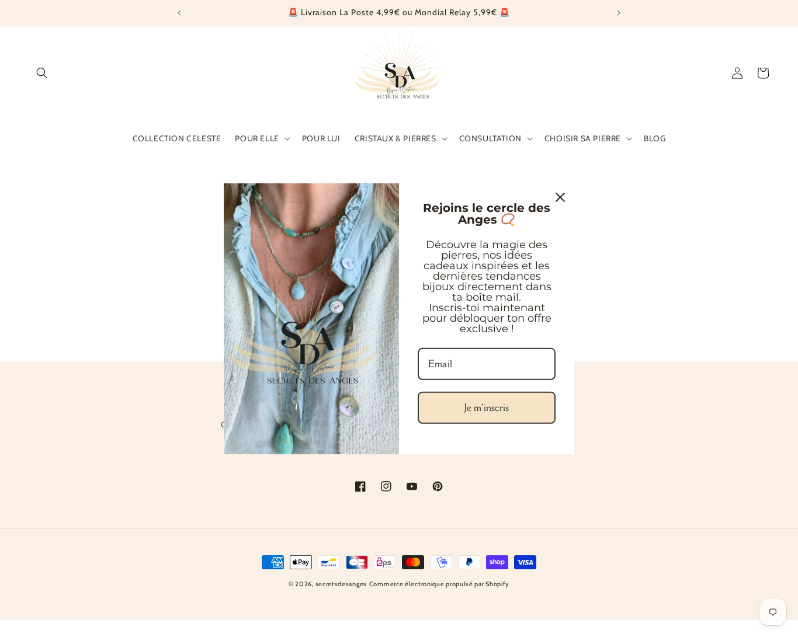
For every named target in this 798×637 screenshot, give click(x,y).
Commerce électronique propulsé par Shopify (439, 584)
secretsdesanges (341, 584)
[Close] (560, 197)
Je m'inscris (486, 407)
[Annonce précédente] (179, 13)
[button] (42, 73)
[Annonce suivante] (619, 13)
